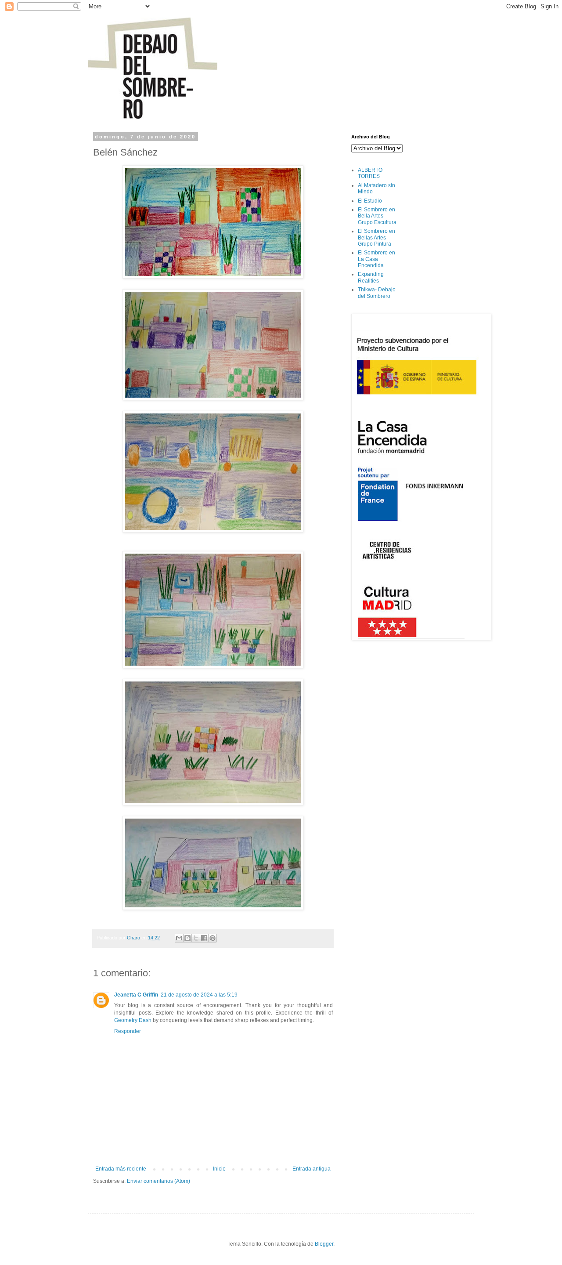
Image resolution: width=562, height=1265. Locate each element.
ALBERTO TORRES (370, 173)
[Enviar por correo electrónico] (179, 938)
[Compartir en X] (195, 938)
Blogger (324, 1244)
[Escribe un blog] (187, 938)
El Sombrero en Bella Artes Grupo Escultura (377, 216)
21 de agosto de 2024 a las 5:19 (199, 995)
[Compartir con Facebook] (204, 938)
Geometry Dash (132, 1020)
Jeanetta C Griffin (136, 995)
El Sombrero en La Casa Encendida (376, 259)
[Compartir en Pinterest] (212, 938)
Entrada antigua (311, 1169)
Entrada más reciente (120, 1169)
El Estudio (370, 201)
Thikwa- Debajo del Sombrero (377, 292)
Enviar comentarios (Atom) (158, 1181)
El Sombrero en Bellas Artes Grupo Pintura (376, 237)
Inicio (219, 1169)
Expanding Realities (371, 277)
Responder (127, 1031)
